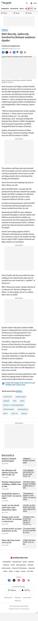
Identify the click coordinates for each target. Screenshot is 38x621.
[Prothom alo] (6, 3)
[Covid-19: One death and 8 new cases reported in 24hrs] (29, 508)
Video (11, 571)
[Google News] (28, 581)
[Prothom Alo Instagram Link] (19, 580)
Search (23, 571)
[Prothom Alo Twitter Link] (14, 580)
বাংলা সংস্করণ (30, 571)
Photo (5, 571)
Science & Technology (19, 568)
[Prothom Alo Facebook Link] (10, 580)
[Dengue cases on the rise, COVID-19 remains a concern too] (29, 520)
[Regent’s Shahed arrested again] (29, 462)
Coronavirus (7, 397)
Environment (6, 568)
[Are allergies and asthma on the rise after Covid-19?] (29, 473)
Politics (5, 30)
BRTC (5, 413)
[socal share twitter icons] (7, 53)
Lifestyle (30, 565)
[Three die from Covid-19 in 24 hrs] (29, 543)
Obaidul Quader (8, 409)
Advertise (17, 597)
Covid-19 (14, 413)
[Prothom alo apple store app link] (25, 590)
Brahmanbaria (23, 409)
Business (6, 565)
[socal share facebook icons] (3, 53)
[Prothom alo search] (27, 3)
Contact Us (18, 600)
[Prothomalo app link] (12, 590)
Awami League (21, 397)
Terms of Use (27, 597)
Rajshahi (6, 401)
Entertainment (21, 565)
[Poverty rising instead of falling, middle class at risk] (29, 485)
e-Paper (17, 571)
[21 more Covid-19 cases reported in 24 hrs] (29, 532)
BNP (14, 401)
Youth (13, 565)
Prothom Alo (8, 597)
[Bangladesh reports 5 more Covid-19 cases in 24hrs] (29, 497)
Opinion (31, 562)
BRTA (22, 401)
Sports (22, 8)
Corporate (31, 568)
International (14, 8)
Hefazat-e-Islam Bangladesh (13, 405)
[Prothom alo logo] (19, 558)
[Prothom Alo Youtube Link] (24, 580)
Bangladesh (5, 8)
